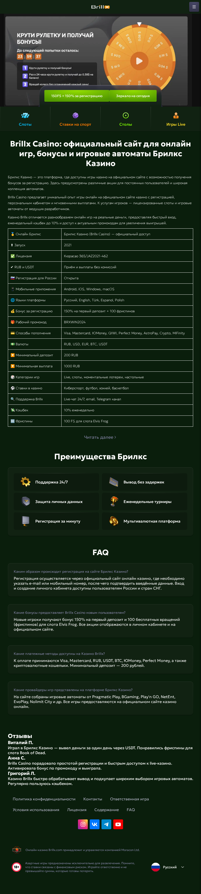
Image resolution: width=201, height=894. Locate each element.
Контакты (92, 798)
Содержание (106, 809)
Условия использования (36, 809)
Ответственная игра (129, 798)
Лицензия (77, 809)
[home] (100, 7)
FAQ (131, 809)
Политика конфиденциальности (44, 798)
